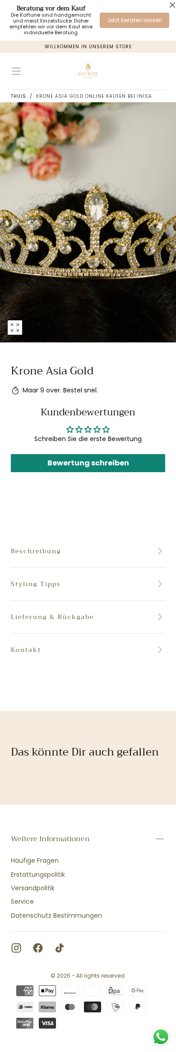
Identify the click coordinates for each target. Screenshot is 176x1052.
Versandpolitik (33, 888)
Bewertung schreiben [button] (88, 463)
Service (22, 901)
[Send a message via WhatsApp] (160, 1036)
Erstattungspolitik (38, 874)
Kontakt (26, 649)
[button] (16, 71)
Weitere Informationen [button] (50, 839)
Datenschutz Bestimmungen (56, 915)
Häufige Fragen (35, 860)
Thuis (18, 96)
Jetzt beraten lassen (134, 20)
